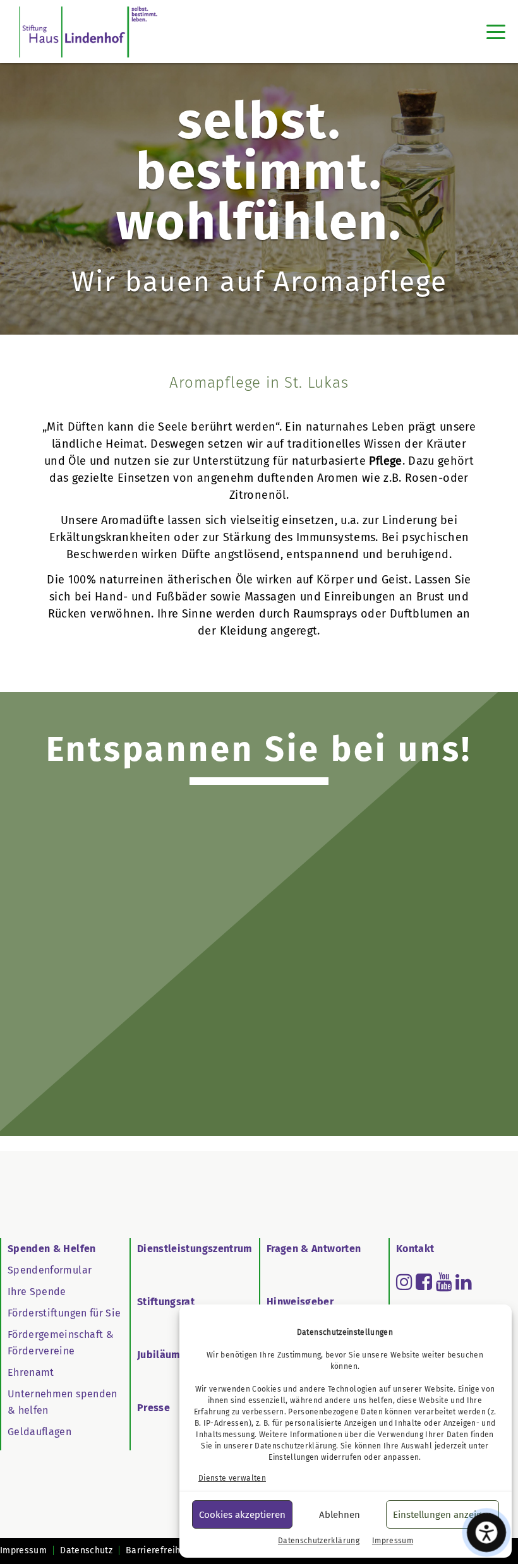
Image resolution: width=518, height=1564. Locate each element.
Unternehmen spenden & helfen (62, 1402)
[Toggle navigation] (496, 31)
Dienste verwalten (232, 1478)
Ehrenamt (31, 1372)
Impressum (392, 1540)
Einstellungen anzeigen (442, 1514)
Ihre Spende (37, 1292)
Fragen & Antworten (314, 1249)
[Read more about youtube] (444, 1281)
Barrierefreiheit (159, 1550)
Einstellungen (293, 1457)
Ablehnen (339, 1514)
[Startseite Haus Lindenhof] (88, 31)
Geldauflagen (39, 1432)
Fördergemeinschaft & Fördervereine (61, 1342)
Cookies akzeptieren (242, 1514)
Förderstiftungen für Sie (64, 1313)
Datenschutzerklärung (295, 1446)
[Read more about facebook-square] (424, 1281)
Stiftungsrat (166, 1302)
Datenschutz (86, 1550)
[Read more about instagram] (404, 1281)
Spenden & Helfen (52, 1249)
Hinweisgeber (300, 1302)
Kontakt (415, 1249)
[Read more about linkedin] (463, 1281)
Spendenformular (50, 1270)
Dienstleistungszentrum (195, 1249)
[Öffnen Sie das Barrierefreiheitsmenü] (487, 1533)
